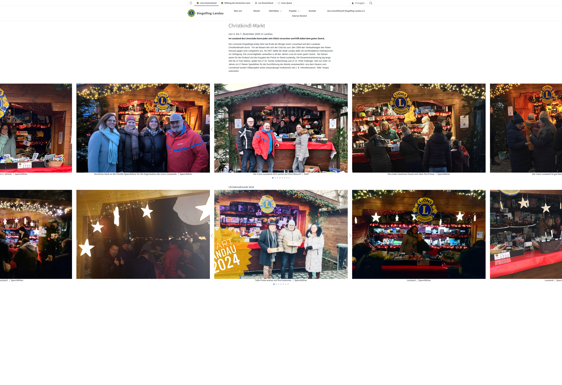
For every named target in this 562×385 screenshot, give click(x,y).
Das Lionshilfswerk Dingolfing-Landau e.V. (346, 11)
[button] (272, 177)
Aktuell (256, 11)
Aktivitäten (274, 11)
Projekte (293, 11)
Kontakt (312, 11)
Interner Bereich (299, 15)
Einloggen (360, 2)
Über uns (238, 11)
